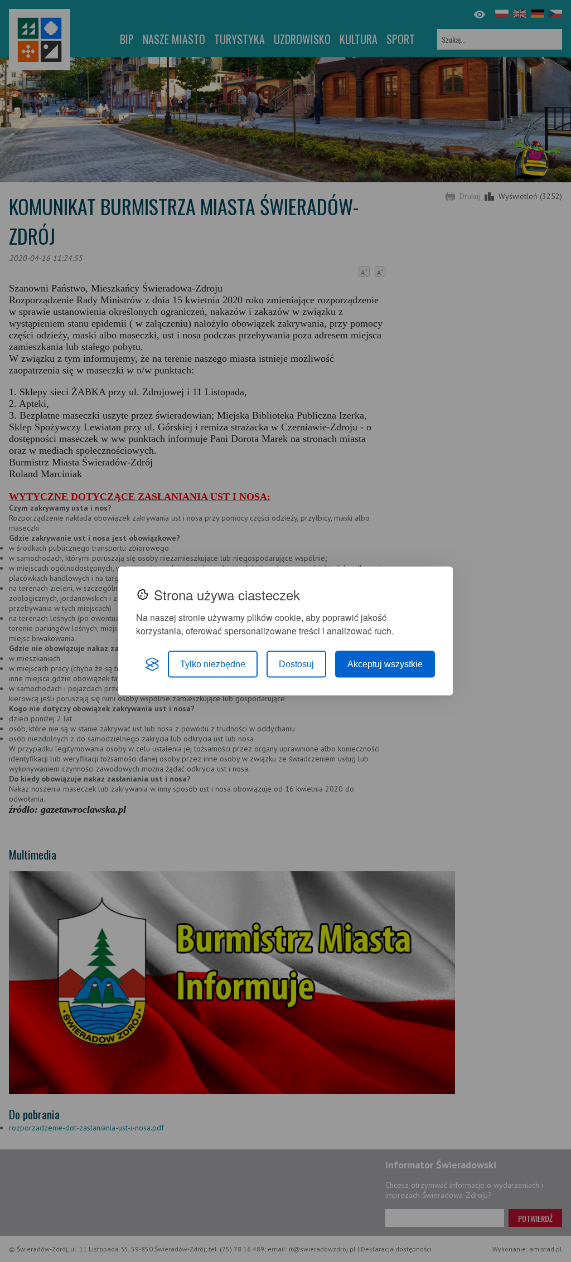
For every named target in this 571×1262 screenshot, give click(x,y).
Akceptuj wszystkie (385, 664)
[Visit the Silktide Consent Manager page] (152, 664)
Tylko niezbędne (212, 664)
